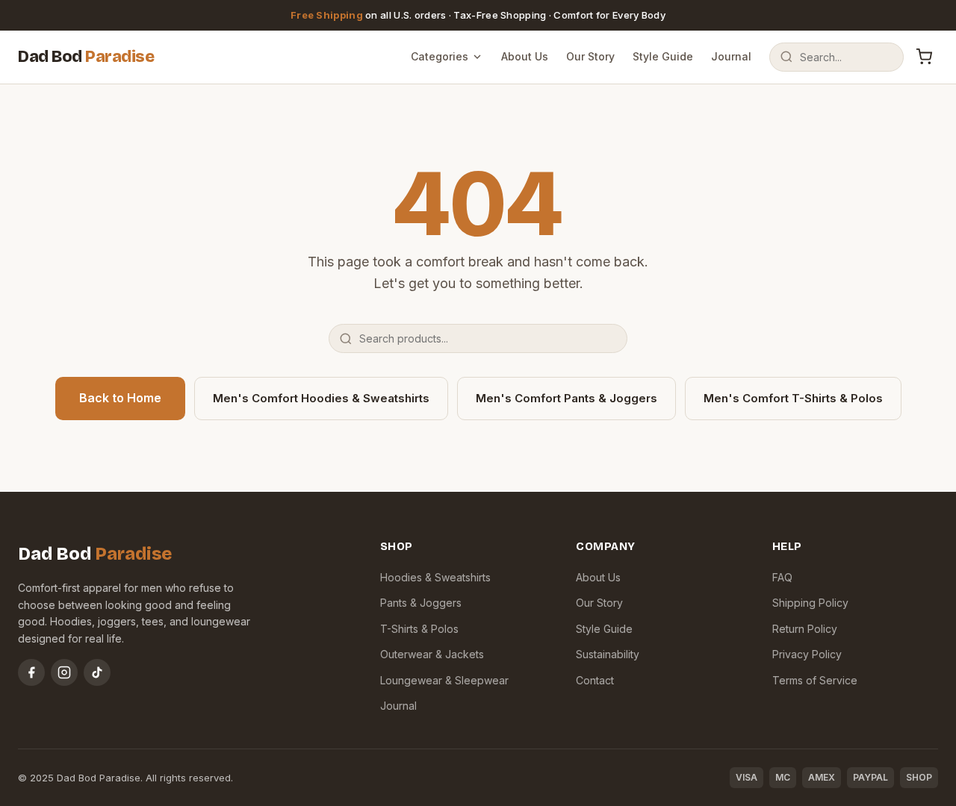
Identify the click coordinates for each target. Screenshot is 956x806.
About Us (524, 56)
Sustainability (607, 654)
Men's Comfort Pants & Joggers (566, 398)
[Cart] (924, 57)
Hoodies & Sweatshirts (435, 577)
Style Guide (663, 56)
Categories (439, 56)
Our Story (590, 56)
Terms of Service (814, 680)
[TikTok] (97, 672)
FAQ (782, 577)
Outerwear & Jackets (432, 654)
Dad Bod (86, 56)
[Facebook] (31, 672)
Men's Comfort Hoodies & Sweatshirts (321, 398)
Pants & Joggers (421, 602)
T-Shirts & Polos (419, 628)
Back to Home (120, 397)
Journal (731, 56)
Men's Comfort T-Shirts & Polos (793, 398)
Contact (595, 680)
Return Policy (804, 628)
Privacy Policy (807, 654)
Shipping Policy (810, 602)
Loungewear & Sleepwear (444, 680)
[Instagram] (64, 672)
